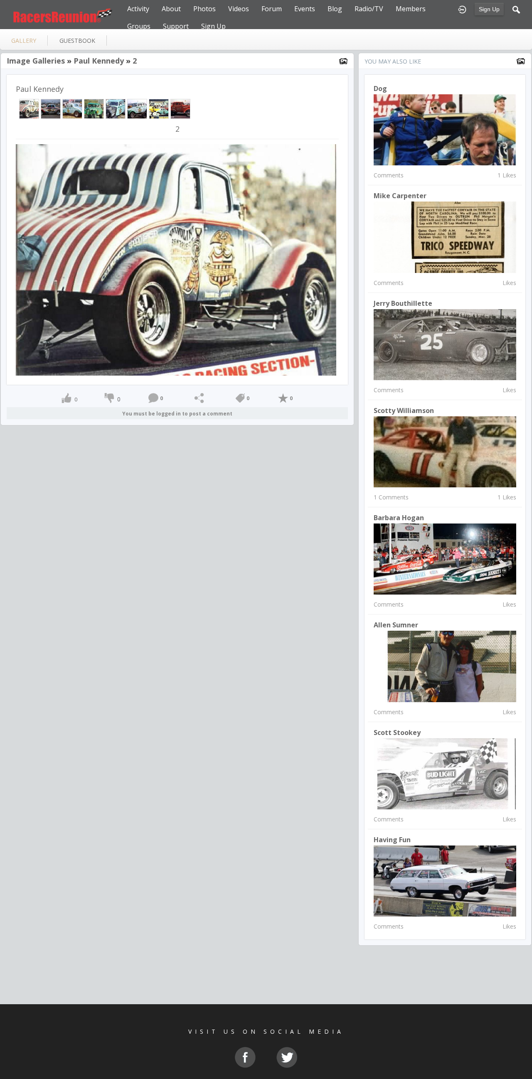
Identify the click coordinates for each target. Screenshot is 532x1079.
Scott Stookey (397, 732)
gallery (23, 40)
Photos (204, 8)
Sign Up (489, 9)
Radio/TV (369, 8)
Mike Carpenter (400, 195)
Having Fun (392, 839)
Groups (138, 26)
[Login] (462, 8)
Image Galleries (36, 61)
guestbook (77, 40)
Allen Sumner (396, 624)
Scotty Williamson (404, 410)
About (171, 8)
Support (176, 26)
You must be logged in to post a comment (177, 413)
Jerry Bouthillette (403, 303)
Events (304, 8)
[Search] (516, 8)
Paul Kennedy (99, 61)
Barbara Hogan (399, 517)
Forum (271, 8)
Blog (335, 8)
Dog (380, 88)
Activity (138, 8)
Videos (238, 8)
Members (411, 8)
